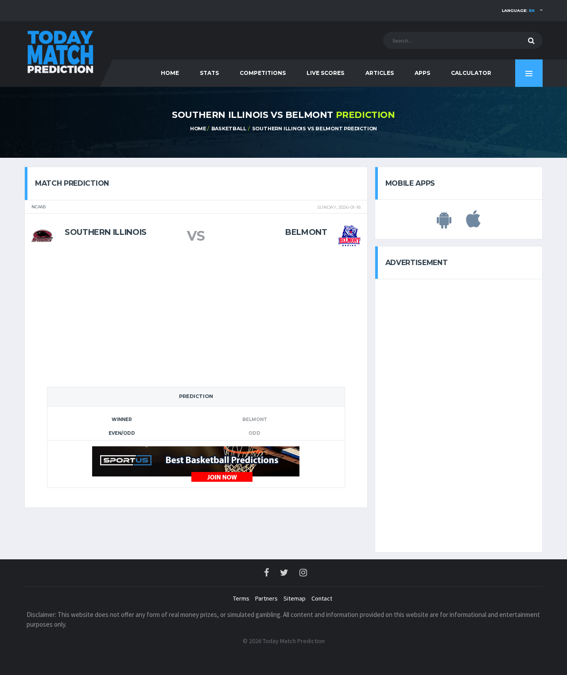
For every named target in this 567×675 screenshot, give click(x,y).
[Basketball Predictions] (195, 463)
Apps (422, 73)
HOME (170, 73)
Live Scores (325, 73)
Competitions (263, 73)
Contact (321, 598)
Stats (209, 73)
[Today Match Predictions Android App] (444, 224)
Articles (379, 73)
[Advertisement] (195, 320)
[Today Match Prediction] (59, 50)
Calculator (471, 73)
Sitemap (295, 598)
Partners (266, 598)
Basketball (228, 128)
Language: (518, 10)
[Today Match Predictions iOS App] (473, 224)
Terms (241, 598)
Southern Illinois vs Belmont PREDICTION (314, 128)
